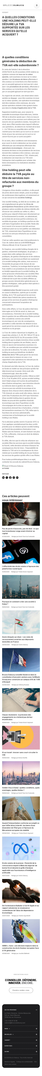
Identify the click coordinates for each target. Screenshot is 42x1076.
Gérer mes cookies (10, 1064)
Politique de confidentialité (24, 1062)
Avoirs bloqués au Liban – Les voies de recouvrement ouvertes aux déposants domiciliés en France (18, 639)
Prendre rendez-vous (21, 990)
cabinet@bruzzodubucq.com (15, 1023)
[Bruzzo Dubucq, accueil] (13, 5)
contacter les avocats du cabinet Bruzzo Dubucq (20, 462)
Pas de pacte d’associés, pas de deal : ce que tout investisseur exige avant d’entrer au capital (20, 531)
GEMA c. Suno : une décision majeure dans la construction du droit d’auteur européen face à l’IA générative (20, 948)
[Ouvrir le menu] (36, 5)
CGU (35, 1062)
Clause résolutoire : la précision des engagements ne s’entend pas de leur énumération (17, 717)
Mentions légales (10, 1062)
